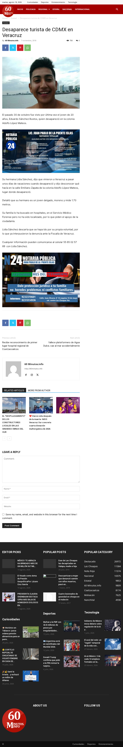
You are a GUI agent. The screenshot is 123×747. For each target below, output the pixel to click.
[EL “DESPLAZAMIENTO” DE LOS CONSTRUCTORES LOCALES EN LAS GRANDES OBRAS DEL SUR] (14, 405)
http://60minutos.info (33, 369)
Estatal (56, 9)
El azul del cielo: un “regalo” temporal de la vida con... (92, 643)
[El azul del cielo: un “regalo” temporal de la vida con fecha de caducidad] (113, 644)
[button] (117, 9)
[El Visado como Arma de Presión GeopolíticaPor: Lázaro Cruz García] (8, 578)
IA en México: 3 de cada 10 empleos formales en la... (92, 659)
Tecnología (72, 2)
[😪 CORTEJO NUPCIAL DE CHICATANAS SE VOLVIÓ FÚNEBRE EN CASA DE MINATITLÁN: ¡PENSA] (31, 654)
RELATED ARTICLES (14, 390)
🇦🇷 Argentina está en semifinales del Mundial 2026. (51, 644)
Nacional (67, 9)
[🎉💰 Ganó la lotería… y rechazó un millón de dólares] (31, 675)
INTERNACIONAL (82, 9)
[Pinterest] (20, 48)
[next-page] (9, 438)
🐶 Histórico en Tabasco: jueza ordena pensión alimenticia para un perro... (11, 633)
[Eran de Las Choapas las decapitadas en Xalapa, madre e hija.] (49, 563)
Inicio (20, 9)
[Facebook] (5, 48)
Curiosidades (32, 2)
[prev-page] (4, 438)
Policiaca (31, 9)
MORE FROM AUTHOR (39, 390)
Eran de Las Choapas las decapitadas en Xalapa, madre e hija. (67, 563)
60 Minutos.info (11, 40)
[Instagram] (33, 375)
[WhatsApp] (27, 48)
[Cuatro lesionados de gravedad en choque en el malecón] (49, 596)
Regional (43, 9)
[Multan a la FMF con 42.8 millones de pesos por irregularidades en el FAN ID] (72, 626)
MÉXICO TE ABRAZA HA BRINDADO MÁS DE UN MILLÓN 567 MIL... (27, 563)
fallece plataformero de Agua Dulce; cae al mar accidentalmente (61, 344)
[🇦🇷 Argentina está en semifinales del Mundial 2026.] (72, 645)
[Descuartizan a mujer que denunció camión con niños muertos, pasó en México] (49, 578)
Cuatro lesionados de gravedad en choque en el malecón (68, 597)
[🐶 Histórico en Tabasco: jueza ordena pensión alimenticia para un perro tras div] (31, 632)
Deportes (45, 2)
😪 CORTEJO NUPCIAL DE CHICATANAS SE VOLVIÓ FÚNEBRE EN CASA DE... (10, 655)
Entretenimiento (58, 2)
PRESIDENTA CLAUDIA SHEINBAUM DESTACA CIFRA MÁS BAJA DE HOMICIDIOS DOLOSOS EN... (27, 600)
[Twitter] (13, 48)
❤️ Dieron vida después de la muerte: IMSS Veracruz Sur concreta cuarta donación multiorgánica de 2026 (40, 422)
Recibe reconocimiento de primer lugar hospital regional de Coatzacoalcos (19, 346)
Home (5, 18)
